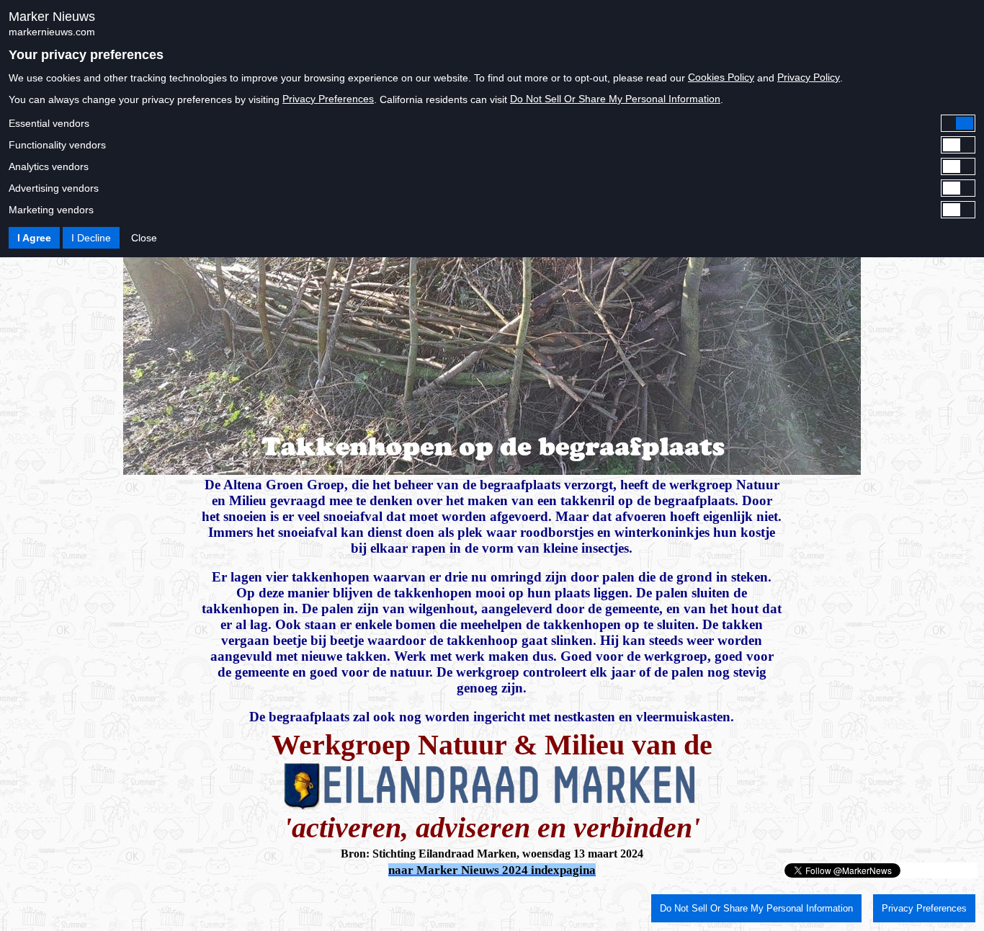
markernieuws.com (52, 31)
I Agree (34, 238)
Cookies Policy (721, 77)
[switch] (492, 123)
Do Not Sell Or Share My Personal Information (615, 98)
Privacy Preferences (328, 98)
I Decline (91, 238)
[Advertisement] (174, 900)
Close (144, 238)
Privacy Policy (808, 77)
